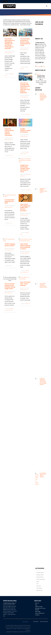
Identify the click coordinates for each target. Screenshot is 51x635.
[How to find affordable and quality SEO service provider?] (25, 197)
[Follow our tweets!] (31, 622)
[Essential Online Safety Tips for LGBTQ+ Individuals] (9, 122)
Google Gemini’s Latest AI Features (25, 130)
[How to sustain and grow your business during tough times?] (9, 278)
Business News (25, 272)
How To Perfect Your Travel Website (25, 283)
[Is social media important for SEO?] (9, 195)
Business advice (40, 572)
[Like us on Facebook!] (29, 622)
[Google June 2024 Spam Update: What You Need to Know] (25, 160)
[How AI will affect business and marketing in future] (25, 239)
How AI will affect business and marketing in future (25, 246)
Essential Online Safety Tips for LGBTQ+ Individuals (9, 132)
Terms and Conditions (44, 621)
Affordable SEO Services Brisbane (40, 609)
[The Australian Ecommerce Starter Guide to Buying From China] (25, 32)
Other (11, 155)
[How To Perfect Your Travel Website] (25, 278)
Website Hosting (38, 606)
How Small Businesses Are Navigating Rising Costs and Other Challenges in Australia (10, 43)
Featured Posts (9, 310)
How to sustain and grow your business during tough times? (10, 286)
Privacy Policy (35, 621)
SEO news (29, 189)
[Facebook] (4, 1)
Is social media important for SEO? (9, 201)
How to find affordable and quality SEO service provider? (25, 207)
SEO (26, 189)
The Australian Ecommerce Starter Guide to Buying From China (25, 42)
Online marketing (40, 579)
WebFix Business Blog (8, 52)
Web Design (37, 611)
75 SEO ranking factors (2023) (10, 244)
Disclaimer (37, 614)
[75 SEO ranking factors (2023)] (9, 239)
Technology (28, 114)
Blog (36, 604)
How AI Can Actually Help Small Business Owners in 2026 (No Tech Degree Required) (25, 87)
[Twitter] (6, 1)
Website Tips (28, 303)
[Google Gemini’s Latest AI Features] (25, 122)
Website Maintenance (39, 613)
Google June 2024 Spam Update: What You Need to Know (25, 168)
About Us (37, 603)
